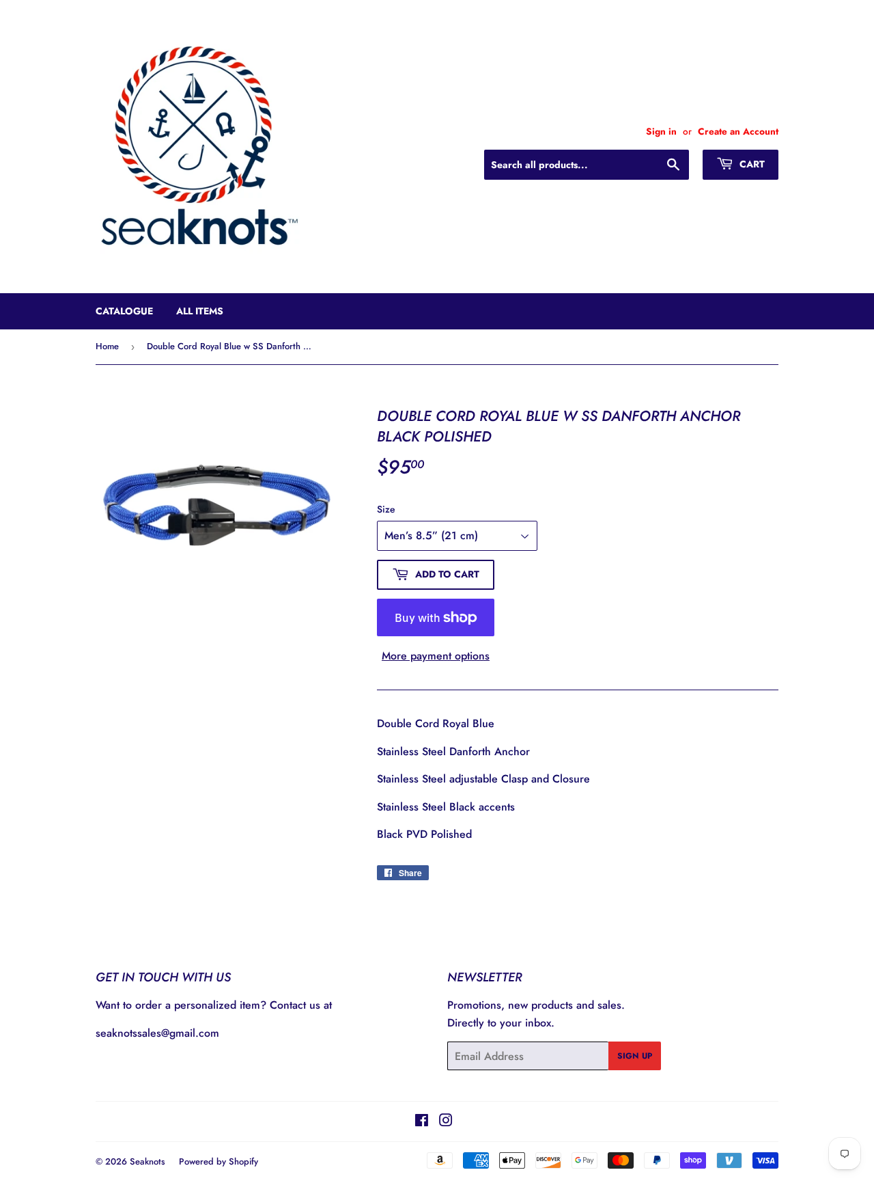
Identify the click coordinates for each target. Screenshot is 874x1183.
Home (107, 346)
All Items (199, 311)
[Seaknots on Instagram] (446, 1122)
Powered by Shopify (218, 1161)
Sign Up (634, 1056)
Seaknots (147, 1161)
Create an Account (738, 131)
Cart (751, 164)
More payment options (436, 656)
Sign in (661, 131)
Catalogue (124, 311)
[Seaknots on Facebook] (421, 1122)
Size (386, 509)
